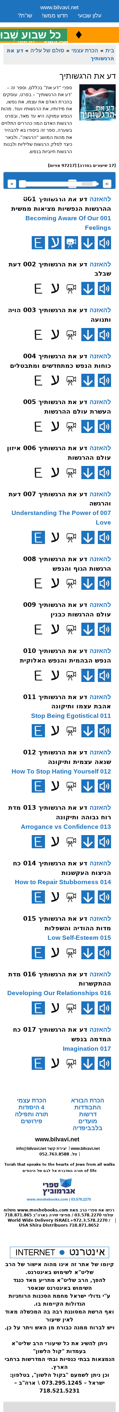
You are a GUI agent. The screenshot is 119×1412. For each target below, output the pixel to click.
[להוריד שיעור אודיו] (88, 242)
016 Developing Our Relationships (59, 993)
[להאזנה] (104, 242)
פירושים (31, 1121)
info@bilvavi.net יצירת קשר (41, 1148)
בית (109, 50)
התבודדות (87, 1107)
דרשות (88, 1114)
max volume (107, 183)
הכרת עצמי (84, 50)
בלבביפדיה (87, 1128)
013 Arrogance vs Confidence (66, 826)
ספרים (68, 24)
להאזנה (12, 183)
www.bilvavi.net (59, 7)
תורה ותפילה (31, 1114)
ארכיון (92, 24)
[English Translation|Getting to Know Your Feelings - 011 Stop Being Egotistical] (38, 730)
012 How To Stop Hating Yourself (61, 771)
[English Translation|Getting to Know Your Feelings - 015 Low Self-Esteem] (38, 952)
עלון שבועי (89, 16)
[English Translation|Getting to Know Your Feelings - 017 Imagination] (38, 1063)
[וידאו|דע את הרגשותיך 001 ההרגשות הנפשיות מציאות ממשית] (71, 242)
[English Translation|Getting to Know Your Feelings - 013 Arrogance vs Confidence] (38, 841)
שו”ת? (25, 16)
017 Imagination (87, 1048)
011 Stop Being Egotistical (71, 715)
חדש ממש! (55, 16)
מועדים (87, 1121)
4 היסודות (31, 1107)
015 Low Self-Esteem (79, 937)
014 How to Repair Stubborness (63, 882)
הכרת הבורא (87, 1100)
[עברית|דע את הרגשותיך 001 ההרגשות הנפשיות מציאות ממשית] (54, 242)
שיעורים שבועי (34, 24)
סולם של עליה (47, 50)
